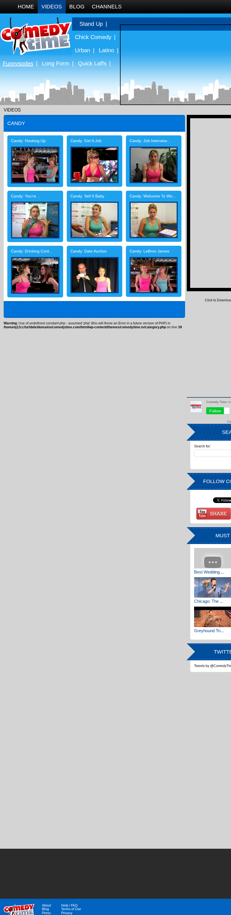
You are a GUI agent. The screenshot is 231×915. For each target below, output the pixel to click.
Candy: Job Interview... (150, 141)
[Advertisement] (210, 202)
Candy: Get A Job (85, 141)
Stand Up (91, 24)
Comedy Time (36, 36)
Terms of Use (71, 909)
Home (26, 7)
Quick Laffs (92, 63)
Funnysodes (18, 63)
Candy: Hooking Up (28, 141)
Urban (82, 50)
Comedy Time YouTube (213, 514)
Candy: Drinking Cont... (31, 251)
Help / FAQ (69, 905)
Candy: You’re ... (26, 196)
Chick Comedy (93, 37)
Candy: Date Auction (88, 251)
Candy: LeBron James (149, 251)
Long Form (55, 63)
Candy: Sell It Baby (87, 196)
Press (46, 913)
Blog (77, 7)
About (46, 905)
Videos (51, 7)
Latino (106, 50)
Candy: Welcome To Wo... (153, 196)
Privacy (66, 913)
